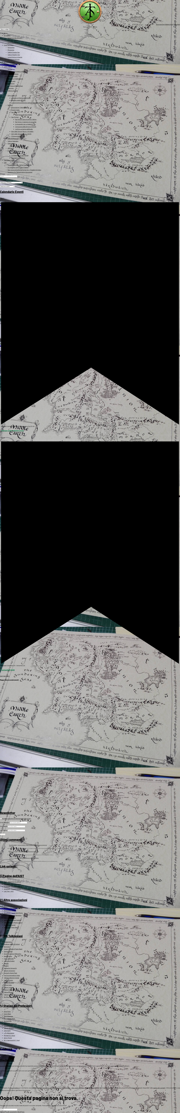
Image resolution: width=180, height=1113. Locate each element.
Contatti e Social (13, 40)
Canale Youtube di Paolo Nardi (13, 949)
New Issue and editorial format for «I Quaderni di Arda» (24, 170)
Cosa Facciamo (8, 45)
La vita (10, 69)
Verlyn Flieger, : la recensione (32, 845)
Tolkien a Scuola (13, 91)
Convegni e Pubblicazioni (15, 79)
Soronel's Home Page (10, 973)
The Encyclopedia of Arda (12, 975)
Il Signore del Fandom (17, 136)
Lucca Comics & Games (15, 57)
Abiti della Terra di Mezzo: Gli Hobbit (22, 131)
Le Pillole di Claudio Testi (15, 86)
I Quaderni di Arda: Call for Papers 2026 (19, 165)
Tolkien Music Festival (10, 990)
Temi (5, 93)
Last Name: (4, 830)
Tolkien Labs (11, 81)
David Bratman (8, 1016)
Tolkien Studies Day (14, 52)
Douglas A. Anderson (10, 1023)
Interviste (11, 88)
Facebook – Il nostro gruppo (12, 884)
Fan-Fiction (15, 117)
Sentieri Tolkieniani (10, 918)
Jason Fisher (8, 1026)
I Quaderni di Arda (9, 64)
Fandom (10, 105)
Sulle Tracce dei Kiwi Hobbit (23, 115)
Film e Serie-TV (12, 95)
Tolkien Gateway (9, 983)
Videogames (11, 143)
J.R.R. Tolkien (8, 67)
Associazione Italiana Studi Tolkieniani (168, 24)
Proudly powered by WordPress (14, 1112)
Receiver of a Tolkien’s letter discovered (20, 172)
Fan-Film (14, 112)
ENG (5, 163)
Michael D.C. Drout (9, 1035)
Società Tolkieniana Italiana (12, 920)
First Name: (4, 826)
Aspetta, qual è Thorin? (18, 100)
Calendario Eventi (9, 160)
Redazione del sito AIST (15, 38)
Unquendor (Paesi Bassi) (11, 927)
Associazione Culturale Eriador (13, 906)
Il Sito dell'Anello (9, 959)
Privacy (2, 1112)
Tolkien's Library (9, 994)
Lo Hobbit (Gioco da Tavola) (19, 155)
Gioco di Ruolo (12, 151)
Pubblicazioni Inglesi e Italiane (17, 71)
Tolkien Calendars (13, 141)
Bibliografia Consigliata (11, 74)
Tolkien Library (8, 987)
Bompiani (7, 947)
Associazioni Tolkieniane (19, 107)
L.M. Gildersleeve (9, 1033)
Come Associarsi (13, 43)
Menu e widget (5, 29)
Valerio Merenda (13, 851)
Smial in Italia (15, 110)
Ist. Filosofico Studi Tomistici (13, 908)
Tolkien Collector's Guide (11, 978)
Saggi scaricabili (13, 76)
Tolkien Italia (8, 985)
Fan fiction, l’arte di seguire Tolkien (25, 119)
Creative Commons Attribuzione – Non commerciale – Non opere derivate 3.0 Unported (65, 1088)
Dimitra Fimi (8, 1021)
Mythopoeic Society (10, 910)
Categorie (3, 180)
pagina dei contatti (159, 1088)
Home (6, 33)
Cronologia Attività (13, 59)
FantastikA (11, 47)
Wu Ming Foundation (10, 997)
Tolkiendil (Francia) (9, 925)
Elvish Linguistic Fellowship (12, 954)
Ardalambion (8, 942)
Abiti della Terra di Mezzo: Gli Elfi (21, 134)
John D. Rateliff (9, 1028)
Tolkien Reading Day (14, 55)
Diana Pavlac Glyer (9, 1018)
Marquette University (10, 968)
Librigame (11, 148)
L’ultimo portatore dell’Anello (24, 129)
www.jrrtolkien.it (5, 1066)
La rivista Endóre (9, 961)
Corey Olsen (7, 1014)
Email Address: (5, 822)
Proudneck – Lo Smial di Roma (13, 913)
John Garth (7, 1030)
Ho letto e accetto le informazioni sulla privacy (16, 818)
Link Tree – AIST (9, 891)
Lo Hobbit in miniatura (18, 158)
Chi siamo (7, 35)
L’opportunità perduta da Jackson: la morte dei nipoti (28, 103)
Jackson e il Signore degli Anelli (21, 98)
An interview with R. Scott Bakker (18, 167)
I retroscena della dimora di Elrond (25, 127)
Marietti (6, 966)
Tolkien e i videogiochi (18, 146)
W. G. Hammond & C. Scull (12, 1040)
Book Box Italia (12, 845)
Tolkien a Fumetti (13, 139)
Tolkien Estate (8, 980)
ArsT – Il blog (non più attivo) (12, 882)
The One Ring (15, 153)
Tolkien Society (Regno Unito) (13, 922)
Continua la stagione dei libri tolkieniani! (29, 851)
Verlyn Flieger (8, 1038)
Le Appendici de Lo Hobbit (23, 124)
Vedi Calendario (4, 676)
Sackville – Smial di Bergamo (12, 915)
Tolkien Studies (8, 992)
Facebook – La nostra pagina (13, 886)
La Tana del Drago (9, 62)
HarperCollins (8, 956)
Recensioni (11, 83)
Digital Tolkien (8, 951)
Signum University (9, 971)
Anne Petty (7, 1011)
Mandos (6, 963)
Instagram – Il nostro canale (12, 889)
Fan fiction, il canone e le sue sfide (25, 122)
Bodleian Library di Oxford (12, 944)
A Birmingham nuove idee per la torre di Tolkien (27, 858)
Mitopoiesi (11, 50)
